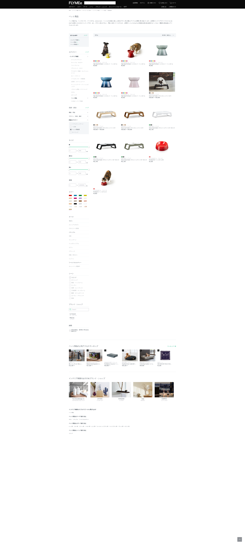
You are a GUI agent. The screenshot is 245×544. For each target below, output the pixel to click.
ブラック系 (120, 426)
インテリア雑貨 (96, 10)
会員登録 (135, 3)
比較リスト (153, 3)
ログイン (142, 3)
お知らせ (163, 6)
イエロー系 (87, 426)
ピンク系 (93, 426)
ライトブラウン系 (113, 426)
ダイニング (74, 280)
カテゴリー (72, 6)
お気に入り (164, 3)
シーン (91, 6)
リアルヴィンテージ (77, 124)
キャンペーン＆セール (115, 6)
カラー (79, 6)
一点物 (74, 126)
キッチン (73, 285)
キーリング (75, 132)
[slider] (69, 147)
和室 (72, 298)
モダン (70, 419)
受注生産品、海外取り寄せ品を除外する (80, 330)
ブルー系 (76, 426)
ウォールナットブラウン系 (102, 426)
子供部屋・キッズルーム (78, 290)
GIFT (125, 6)
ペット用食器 (76, 129)
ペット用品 (103, 10)
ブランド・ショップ (101, 6)
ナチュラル (75, 419)
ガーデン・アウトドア (77, 295)
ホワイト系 (127, 426)
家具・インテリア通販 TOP (75, 10)
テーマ (85, 6)
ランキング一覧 (171, 346)
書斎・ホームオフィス (77, 293)
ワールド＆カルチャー (84, 419)
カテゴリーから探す (86, 10)
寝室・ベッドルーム (77, 282)
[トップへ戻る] (239, 539)
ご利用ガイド (172, 6)
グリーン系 (81, 426)
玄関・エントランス (77, 288)
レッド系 (71, 426)
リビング (73, 277)
